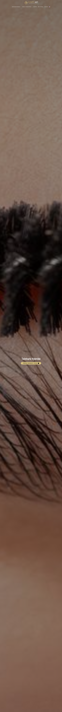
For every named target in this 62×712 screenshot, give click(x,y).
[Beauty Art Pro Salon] (31, 2)
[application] (20, 6)
